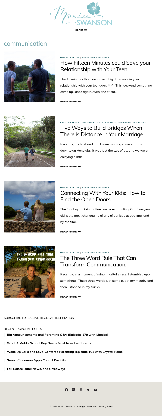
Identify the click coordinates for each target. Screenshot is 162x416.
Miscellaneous (70, 58)
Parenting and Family (96, 58)
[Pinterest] (81, 390)
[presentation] (29, 76)
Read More (70, 101)
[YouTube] (95, 390)
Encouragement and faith (77, 123)
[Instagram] (74, 390)
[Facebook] (66, 390)
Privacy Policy (105, 407)
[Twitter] (88, 390)
